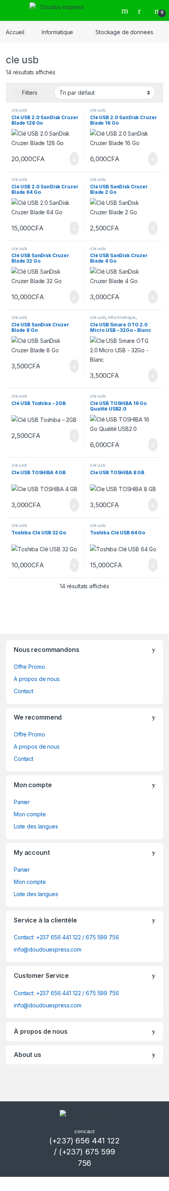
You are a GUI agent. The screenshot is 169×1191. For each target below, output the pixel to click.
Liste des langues (36, 826)
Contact (23, 691)
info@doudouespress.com (47, 949)
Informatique (57, 32)
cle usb (19, 110)
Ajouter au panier (70, 159)
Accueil (15, 32)
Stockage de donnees (124, 32)
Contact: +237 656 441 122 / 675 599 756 (66, 937)
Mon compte (30, 814)
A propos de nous (37, 679)
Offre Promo (29, 666)
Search (125, 10)
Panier (22, 802)
